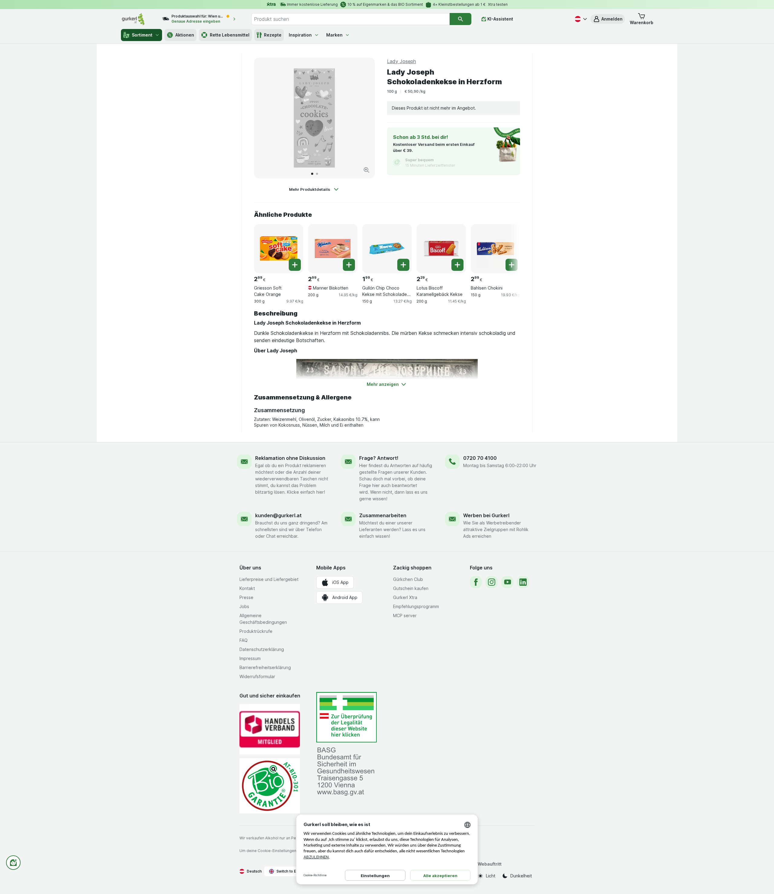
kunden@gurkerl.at (278, 515)
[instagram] (492, 582)
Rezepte (272, 34)
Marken (334, 34)
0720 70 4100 (480, 458)
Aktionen (184, 34)
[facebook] (476, 582)
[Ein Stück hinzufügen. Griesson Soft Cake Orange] (295, 265)
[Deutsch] (580, 19)
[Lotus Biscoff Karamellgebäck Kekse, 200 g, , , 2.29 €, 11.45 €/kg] (441, 248)
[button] (607, 19)
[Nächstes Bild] (364, 118)
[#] (346, 717)
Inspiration (300, 34)
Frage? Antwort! (378, 458)
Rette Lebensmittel (229, 34)
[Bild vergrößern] (366, 170)
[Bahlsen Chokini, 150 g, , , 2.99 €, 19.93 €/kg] (495, 248)
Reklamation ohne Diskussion (290, 458)
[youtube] (507, 582)
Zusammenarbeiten (382, 515)
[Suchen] (460, 19)
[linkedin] (523, 582)
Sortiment (142, 34)
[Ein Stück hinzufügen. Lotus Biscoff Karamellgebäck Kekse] (457, 265)
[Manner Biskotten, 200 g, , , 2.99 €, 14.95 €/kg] (332, 248)
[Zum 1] (312, 174)
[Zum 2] (317, 174)
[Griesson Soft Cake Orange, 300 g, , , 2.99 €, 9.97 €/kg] (278, 248)
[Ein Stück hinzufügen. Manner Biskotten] (349, 265)
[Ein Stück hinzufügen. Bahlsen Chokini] (512, 265)
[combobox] (350, 19)
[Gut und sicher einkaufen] (269, 785)
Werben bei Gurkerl (486, 515)
